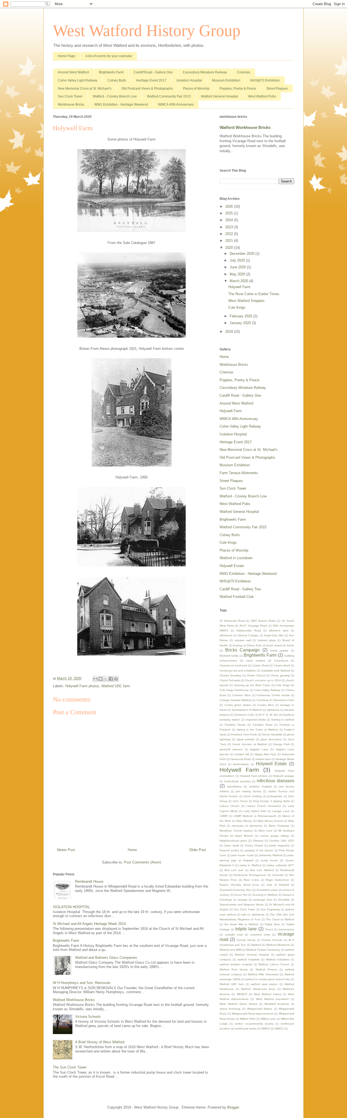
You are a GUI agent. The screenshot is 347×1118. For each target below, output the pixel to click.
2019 (229, 332)
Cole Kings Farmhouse (234, 690)
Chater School (256, 675)
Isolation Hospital (189, 80)
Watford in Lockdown (236, 558)
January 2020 (241, 323)
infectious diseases (275, 780)
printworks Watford (270, 855)
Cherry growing (280, 675)
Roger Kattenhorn (277, 879)
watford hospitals (248, 959)
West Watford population (272, 999)
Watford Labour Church (273, 964)
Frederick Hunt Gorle (244, 734)
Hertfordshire (241, 764)
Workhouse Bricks (71, 104)
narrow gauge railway (274, 835)
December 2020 (242, 254)
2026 (229, 206)
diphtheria (273, 709)
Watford (256, 944)
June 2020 (238, 267)
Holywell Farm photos (82, 686)
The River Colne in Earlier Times (253, 294)
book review (274, 645)
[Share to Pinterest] (116, 679)
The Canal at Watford (280, 919)
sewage (243, 899)
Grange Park (281, 744)
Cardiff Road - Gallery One (153, 72)
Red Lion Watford (262, 870)
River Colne (251, 879)
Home (132, 850)
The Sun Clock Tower (69, 1067)
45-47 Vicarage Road (253, 625)
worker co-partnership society (254, 1023)
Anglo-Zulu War (274, 635)
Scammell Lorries (267, 889)
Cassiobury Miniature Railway (205, 72)
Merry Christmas (279, 825)
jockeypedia (274, 796)
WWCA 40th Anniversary (176, 104)
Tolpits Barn (272, 924)
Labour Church (229, 805)
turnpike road (234, 934)
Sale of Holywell (277, 884)
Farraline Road (262, 724)
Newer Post (66, 850)
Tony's (269, 929)
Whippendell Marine (259, 1008)
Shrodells (284, 899)
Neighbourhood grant (233, 840)
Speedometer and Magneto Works (242, 904)
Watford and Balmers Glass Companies (106, 958)
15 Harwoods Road (232, 620)
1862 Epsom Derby (263, 620)
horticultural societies (237, 781)
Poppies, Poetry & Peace (238, 88)
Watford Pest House (234, 969)
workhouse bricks (245, 1028)
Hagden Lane (259, 749)
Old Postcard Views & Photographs (147, 88)
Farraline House (235, 724)
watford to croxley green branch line (267, 979)
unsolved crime (260, 934)
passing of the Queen (259, 850)
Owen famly (231, 845)
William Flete (247, 1018)
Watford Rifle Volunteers (263, 974)
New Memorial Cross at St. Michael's (84, 88)
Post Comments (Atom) (142, 862)
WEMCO (242, 994)
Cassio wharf (282, 665)
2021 (229, 241)
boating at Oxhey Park (247, 645)
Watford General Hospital (219, 96)
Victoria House (246, 939)
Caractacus (281, 660)
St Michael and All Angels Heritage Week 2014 (89, 924)
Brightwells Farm (111, 72)
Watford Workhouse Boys (258, 988)
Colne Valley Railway (267, 690)
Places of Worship (196, 88)
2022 (229, 234)
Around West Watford (73, 72)
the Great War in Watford (241, 924)
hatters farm (263, 759)
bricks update (279, 650)
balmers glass (267, 640)
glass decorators (271, 739)
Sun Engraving (270, 909)
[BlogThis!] (100, 679)
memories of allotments (247, 825)
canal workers (255, 660)
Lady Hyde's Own (254, 811)
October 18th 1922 (281, 840)
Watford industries (277, 959)
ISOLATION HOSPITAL (71, 907)
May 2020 (238, 274)
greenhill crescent (231, 749)
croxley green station (237, 704)
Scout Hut (240, 894)
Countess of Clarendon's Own (275, 700)
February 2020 (241, 316)
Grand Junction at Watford (249, 744)
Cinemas (243, 72)
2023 (229, 227)
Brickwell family (229, 655)
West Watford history (267, 994)
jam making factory (248, 791)
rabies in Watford (250, 865)
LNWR (223, 815)
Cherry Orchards (230, 680)
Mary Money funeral (270, 820)
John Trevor (240, 801)
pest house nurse (242, 855)
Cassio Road (260, 665)
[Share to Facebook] (111, 679)
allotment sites (278, 630)
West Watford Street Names (239, 1003)
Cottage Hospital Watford (235, 700)
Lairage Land (281, 811)
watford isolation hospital (236, 964)
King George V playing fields (271, 801)
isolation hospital (260, 786)
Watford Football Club (236, 597)
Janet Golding (253, 796)
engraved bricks (256, 719)
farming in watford (282, 719)
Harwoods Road (241, 759)
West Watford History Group (146, 31)
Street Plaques (277, 88)
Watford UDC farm (115, 686)
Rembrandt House (89, 881)
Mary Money (244, 820)
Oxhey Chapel (254, 845)
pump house (269, 860)
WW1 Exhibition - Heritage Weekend (121, 104)
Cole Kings (236, 307)
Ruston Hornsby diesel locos (239, 884)
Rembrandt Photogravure (250, 874)
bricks (290, 645)
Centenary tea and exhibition (238, 670)
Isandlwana (234, 786)
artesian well (243, 640)
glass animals (245, 739)
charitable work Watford (275, 670)
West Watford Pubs (262, 96)
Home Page (66, 56)
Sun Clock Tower (70, 96)
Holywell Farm (239, 287)
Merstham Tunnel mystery (236, 830)
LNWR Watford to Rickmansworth (254, 815)
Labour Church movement (263, 805)
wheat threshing (230, 1008)
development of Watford (247, 709)
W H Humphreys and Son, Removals (82, 983)
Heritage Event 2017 (151, 80)
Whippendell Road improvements (253, 1013)
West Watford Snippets (246, 301)
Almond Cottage (248, 635)
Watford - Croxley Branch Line (115, 96)
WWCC (279, 1028)
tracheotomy (286, 929)
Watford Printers (266, 969)
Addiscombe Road (248, 630)
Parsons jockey (229, 850)
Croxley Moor (265, 704)
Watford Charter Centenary (263, 949)
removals (277, 874)
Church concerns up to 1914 (263, 680)
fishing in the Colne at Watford (257, 729)
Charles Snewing (230, 675)
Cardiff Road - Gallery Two (240, 589)
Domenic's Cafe (244, 714)
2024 (229, 220)
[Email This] (95, 679)
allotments (226, 635)
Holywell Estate (232, 566)
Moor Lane (266, 830)
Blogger (233, 1107)
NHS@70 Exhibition (265, 80)
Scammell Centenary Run (236, 889)
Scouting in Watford (264, 894)
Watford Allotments (278, 944)
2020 (229, 248)
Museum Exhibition (226, 80)
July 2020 (238, 260)
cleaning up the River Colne (252, 685)
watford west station (264, 984)
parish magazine (279, 845)
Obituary (258, 840)
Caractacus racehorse (233, 665)
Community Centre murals (273, 695)
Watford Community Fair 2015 (169, 96)
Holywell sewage (283, 775)
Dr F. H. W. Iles (268, 714)
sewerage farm (262, 899)
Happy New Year (265, 754)
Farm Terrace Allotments (239, 473)
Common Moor (241, 695)
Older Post (197, 850)
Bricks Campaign (242, 650)
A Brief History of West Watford (99, 1042)
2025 (229, 213)
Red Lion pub (233, 870)
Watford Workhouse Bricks (74, 1000)
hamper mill (241, 754)
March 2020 (239, 281)
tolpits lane (246, 929)
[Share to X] (105, 679)
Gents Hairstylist (272, 734)
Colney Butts (116, 80)
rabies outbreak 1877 (280, 865)
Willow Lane (268, 1018)
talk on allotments (253, 914)
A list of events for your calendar (108, 56)
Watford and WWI (231, 949)
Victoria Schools (88, 1017)
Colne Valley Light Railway (77, 80)
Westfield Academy (276, 1003)
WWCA (265, 1028)
